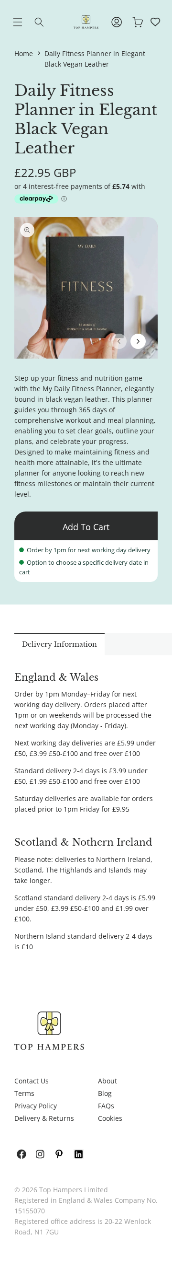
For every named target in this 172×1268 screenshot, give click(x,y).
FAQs (106, 1105)
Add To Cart (86, 527)
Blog (105, 1093)
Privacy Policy (35, 1105)
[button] (24, 22)
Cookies (110, 1118)
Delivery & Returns (44, 1118)
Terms (24, 1093)
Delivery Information (59, 644)
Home (23, 53)
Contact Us (31, 1080)
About (107, 1080)
